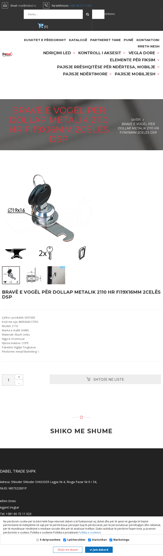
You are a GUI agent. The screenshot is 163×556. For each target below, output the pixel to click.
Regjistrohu (107, 14)
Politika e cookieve (89, 532)
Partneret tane (105, 40)
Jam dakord (100, 550)
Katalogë (78, 40)
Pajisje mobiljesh (135, 74)
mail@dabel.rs (27, 5)
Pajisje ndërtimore (86, 74)
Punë (128, 40)
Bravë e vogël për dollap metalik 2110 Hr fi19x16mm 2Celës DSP (138, 128)
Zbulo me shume (68, 550)
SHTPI (136, 120)
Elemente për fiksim (133, 60)
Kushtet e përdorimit (45, 40)
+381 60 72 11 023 (80, 5)
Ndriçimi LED (57, 53)
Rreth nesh (149, 46)
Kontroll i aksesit (100, 53)
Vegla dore (142, 53)
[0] (45, 26)
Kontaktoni (147, 40)
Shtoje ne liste (108, 379)
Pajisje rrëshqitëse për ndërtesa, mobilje (106, 67)
